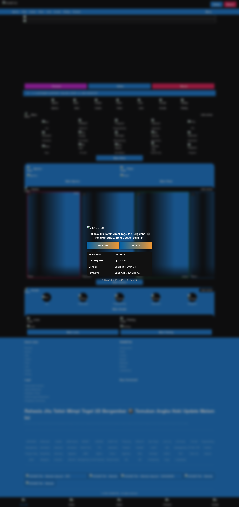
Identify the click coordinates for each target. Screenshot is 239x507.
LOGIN (136, 245)
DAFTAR (103, 245)
